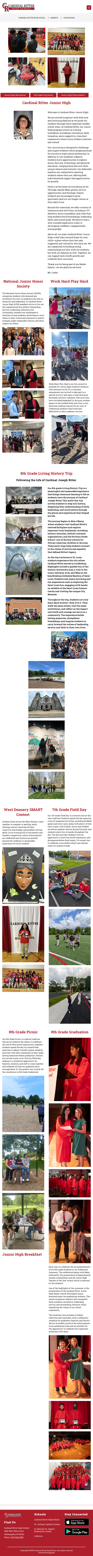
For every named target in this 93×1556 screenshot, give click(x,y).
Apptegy (51, 1553)
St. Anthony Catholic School (47, 1524)
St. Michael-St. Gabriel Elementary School (44, 1530)
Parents (54, 18)
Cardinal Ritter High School (31, 18)
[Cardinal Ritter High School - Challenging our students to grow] (20, 7)
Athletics (38, 1536)
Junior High (69, 18)
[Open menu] (89, 7)
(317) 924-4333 (17, 1537)
